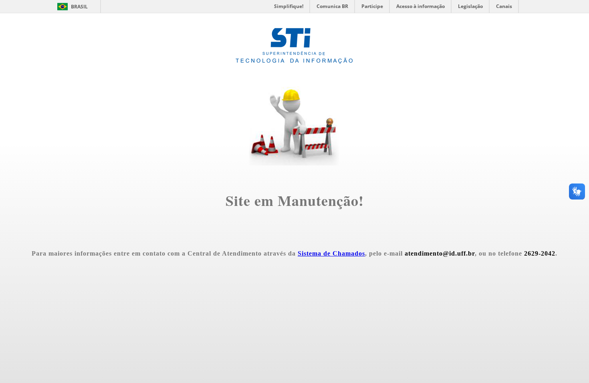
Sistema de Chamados (331, 253)
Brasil (79, 6)
